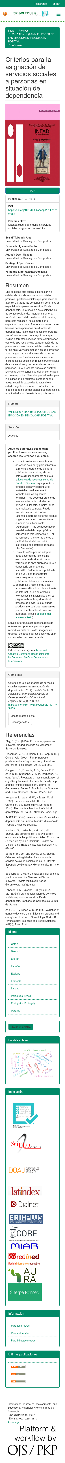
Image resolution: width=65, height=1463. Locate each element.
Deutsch (15, 951)
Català (14, 944)
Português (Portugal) (23, 1003)
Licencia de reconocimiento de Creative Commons (34, 481)
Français (16, 981)
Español (15, 966)
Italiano (15, 988)
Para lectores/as (20, 1325)
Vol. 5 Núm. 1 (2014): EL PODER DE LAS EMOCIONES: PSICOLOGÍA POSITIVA (31, 37)
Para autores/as (20, 1333)
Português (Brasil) (21, 996)
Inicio (11, 30)
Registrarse (40, 3)
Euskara (15, 973)
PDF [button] (32, 190)
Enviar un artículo (21, 1027)
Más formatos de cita (23, 716)
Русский (15, 1010)
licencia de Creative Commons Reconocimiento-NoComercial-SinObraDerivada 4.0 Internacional (29, 655)
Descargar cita (19, 722)
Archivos (24, 30)
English (15, 958)
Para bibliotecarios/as (23, 1340)
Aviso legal (14, 1422)
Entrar (56, 3)
